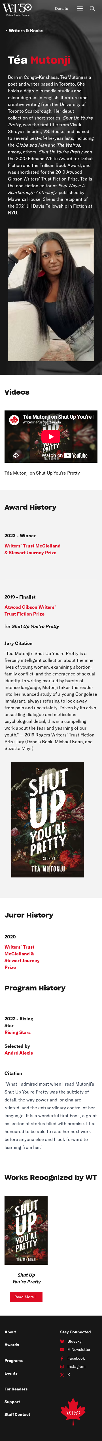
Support (12, 1401)
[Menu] (80, 8)
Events (11, 1373)
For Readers (16, 1389)
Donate (61, 8)
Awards (12, 1344)
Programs (14, 1360)
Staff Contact (17, 1414)
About (10, 1331)
